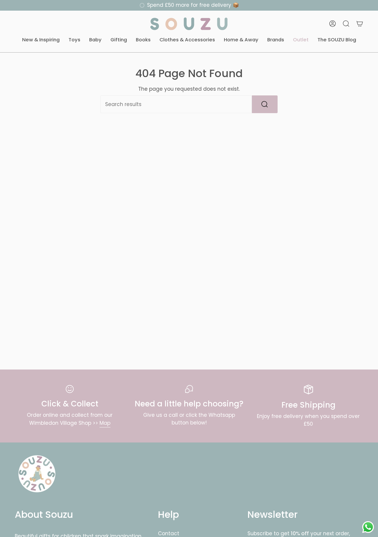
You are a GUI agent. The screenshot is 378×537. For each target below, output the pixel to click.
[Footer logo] (37, 473)
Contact (168, 533)
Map (105, 423)
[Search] (265, 104)
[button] (41, 40)
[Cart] (359, 24)
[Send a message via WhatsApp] (368, 527)
